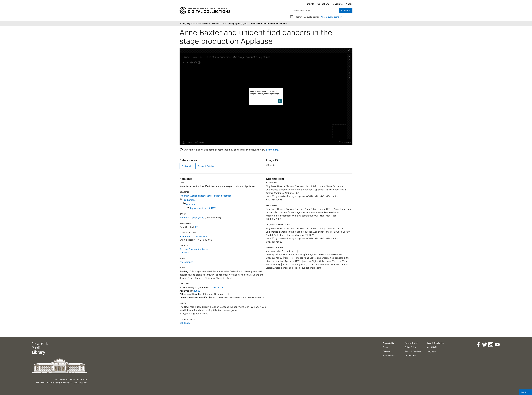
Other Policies (411, 347)
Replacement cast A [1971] (203, 208)
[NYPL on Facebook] (478, 345)
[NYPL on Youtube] (497, 345)
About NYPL (432, 347)
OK (280, 101)
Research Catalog (206, 166)
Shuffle (310, 3)
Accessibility (388, 343)
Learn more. (272, 149)
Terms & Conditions (413, 351)
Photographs (186, 262)
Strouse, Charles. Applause (194, 249)
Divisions (338, 3)
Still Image (185, 323)
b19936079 (217, 287)
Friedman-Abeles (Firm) (192, 217)
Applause (191, 204)
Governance (410, 355)
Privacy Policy (411, 343)
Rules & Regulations (435, 343)
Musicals (184, 252)
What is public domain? (331, 17)
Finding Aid (187, 166)
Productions (189, 199)
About (349, 3)
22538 (196, 290)
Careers (386, 351)
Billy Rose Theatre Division (193, 236)
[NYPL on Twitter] (484, 345)
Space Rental (389, 355)
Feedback (525, 392)
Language (431, 351)
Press (385, 347)
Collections (323, 3)
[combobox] (314, 10)
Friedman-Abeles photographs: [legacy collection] (206, 195)
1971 (197, 227)
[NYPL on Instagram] (490, 345)
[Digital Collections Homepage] (205, 10)
